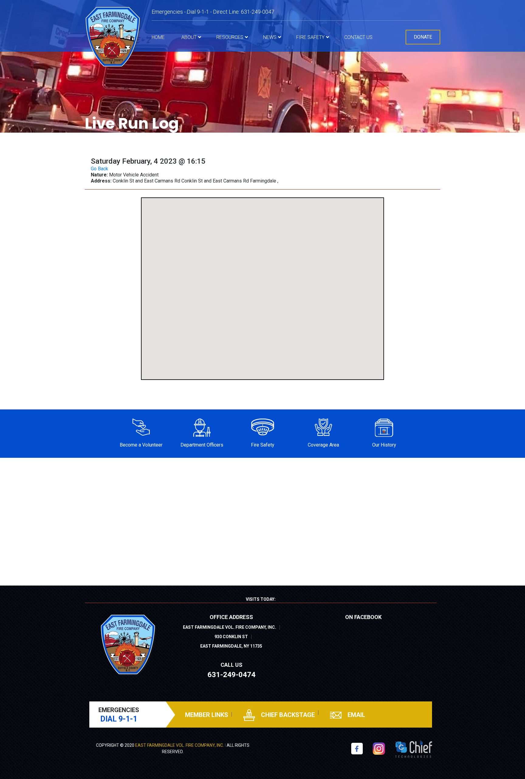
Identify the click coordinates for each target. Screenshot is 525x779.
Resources (229, 37)
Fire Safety (310, 37)
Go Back (99, 169)
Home (158, 37)
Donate (423, 37)
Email (355, 714)
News (269, 37)
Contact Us (358, 37)
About (189, 37)
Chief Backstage (287, 714)
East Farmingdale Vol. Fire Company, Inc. (179, 745)
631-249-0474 (232, 674)
